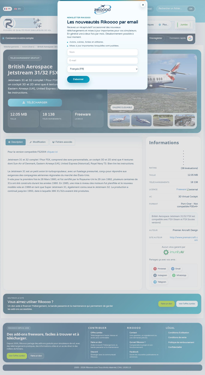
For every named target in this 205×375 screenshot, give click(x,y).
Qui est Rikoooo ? (141, 344)
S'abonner (78, 79)
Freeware (83, 114)
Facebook (144, 354)
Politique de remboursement (181, 342)
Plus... (166, 24)
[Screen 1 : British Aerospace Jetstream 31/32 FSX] (152, 83)
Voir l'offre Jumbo (187, 304)
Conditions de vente (177, 337)
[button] (190, 38)
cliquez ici (52, 152)
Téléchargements (11, 47)
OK (190, 9)
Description (17, 142)
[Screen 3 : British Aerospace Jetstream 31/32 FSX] (163, 120)
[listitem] (159, 268)
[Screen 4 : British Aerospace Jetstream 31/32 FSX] (185, 120)
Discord (103, 354)
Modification (39, 142)
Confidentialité (175, 347)
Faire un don (166, 304)
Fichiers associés (64, 142)
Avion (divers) (28, 47)
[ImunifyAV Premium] (173, 252)
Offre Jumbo (104, 335)
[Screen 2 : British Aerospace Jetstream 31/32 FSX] (141, 120)
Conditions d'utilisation (178, 332)
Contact (143, 335)
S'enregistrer (155, 38)
